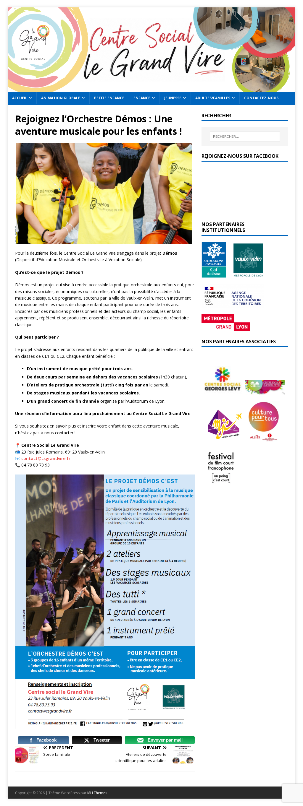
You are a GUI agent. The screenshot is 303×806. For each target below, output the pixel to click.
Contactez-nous (261, 97)
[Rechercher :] (245, 136)
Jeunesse (172, 97)
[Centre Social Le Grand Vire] (152, 89)
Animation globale (60, 97)
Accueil (19, 97)
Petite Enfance (109, 97)
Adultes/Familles (212, 97)
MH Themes (97, 792)
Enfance (141, 97)
